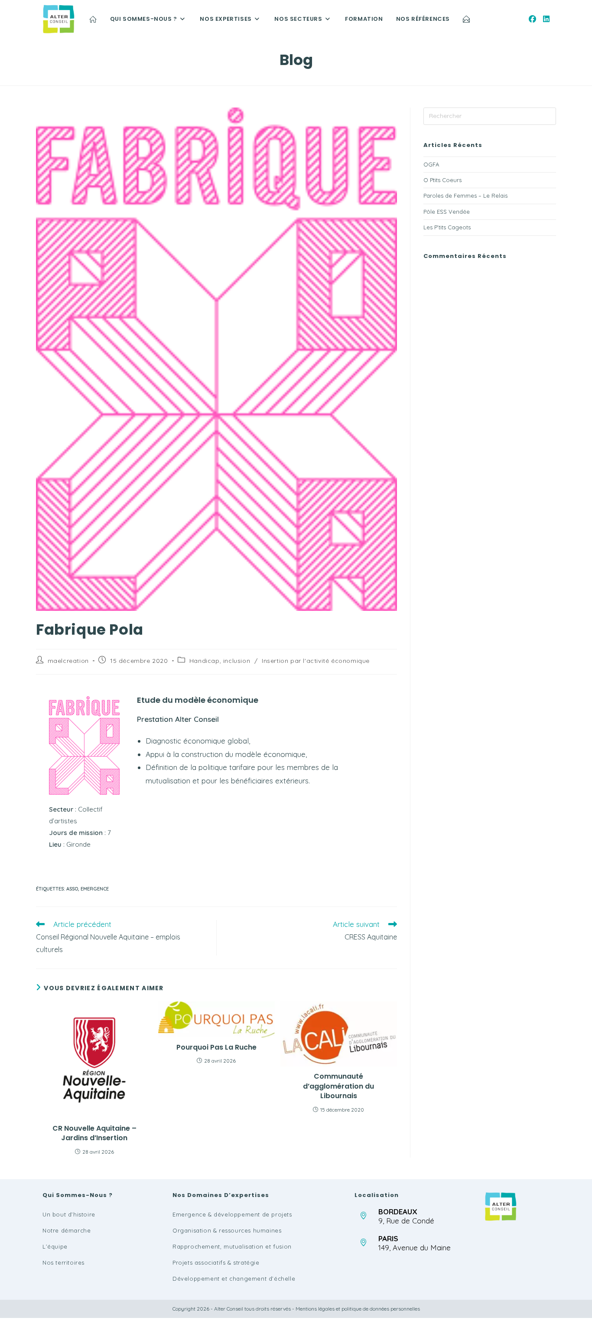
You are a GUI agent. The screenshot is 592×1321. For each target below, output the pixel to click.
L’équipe (55, 1246)
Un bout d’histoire (68, 1214)
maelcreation (68, 661)
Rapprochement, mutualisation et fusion (232, 1246)
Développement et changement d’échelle (233, 1278)
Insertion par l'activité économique (316, 661)
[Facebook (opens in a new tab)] (532, 19)
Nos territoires (63, 1262)
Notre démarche (66, 1230)
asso (72, 889)
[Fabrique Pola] (84, 745)
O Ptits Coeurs (442, 179)
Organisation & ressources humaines (226, 1230)
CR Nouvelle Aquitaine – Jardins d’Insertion (94, 1133)
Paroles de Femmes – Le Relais (465, 195)
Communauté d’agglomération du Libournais (338, 1086)
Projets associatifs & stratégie (216, 1262)
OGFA (431, 164)
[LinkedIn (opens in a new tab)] (546, 19)
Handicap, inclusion (219, 661)
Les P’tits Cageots (447, 227)
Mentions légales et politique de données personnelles (358, 1308)
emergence (95, 889)
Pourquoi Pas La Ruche (216, 1047)
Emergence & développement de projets (232, 1214)
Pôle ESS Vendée (446, 211)
